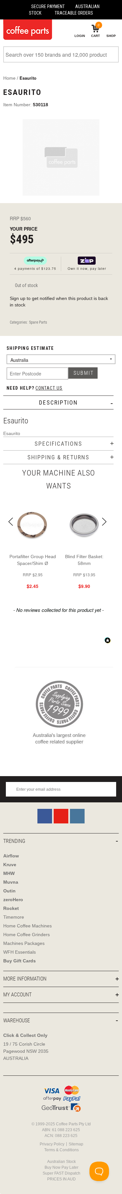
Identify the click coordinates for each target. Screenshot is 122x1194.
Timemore (13, 917)
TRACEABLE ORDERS (74, 13)
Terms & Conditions (61, 1150)
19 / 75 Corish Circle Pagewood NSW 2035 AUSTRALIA (25, 1051)
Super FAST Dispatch (61, 1173)
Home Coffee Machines (27, 925)
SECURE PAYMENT (48, 6)
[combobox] (61, 54)
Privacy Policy (52, 1144)
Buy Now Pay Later (61, 1167)
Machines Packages (24, 943)
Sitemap (76, 1144)
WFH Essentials (19, 952)
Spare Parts (38, 322)
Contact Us (48, 388)
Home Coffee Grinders (26, 934)
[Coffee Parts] (26, 29)
